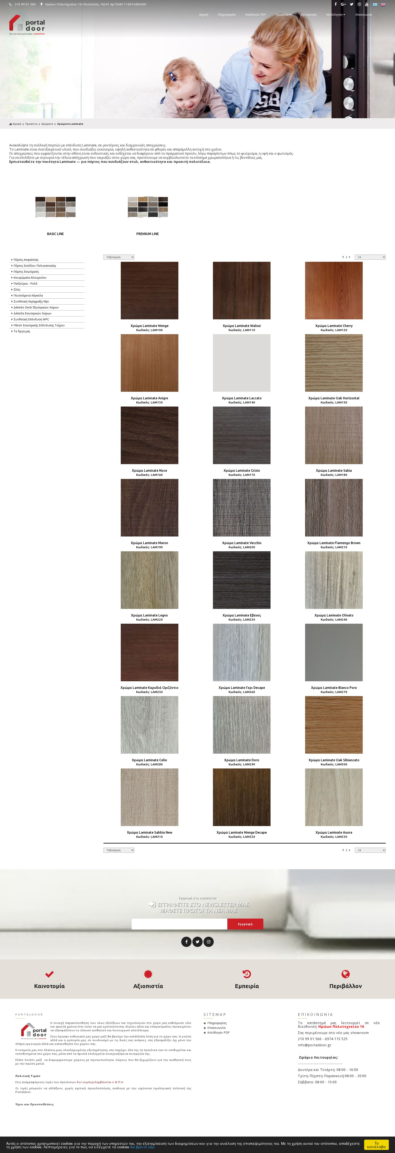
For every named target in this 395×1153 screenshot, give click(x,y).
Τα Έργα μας (22, 331)
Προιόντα (282, 14)
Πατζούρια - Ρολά (25, 283)
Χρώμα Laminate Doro (241, 760)
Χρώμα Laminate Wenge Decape (242, 832)
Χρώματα (47, 123)
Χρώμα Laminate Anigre (149, 398)
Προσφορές (309, 14)
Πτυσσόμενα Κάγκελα (28, 295)
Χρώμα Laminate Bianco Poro (334, 687)
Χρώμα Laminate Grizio (242, 470)
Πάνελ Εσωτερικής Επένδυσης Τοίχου (39, 325)
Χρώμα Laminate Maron (149, 543)
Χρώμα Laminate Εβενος (242, 615)
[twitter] (352, 4)
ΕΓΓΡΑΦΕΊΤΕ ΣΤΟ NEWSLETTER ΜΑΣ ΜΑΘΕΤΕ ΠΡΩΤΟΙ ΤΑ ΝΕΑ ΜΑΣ (203, 906)
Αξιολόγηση (334, 14)
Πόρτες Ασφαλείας (26, 260)
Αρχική (203, 14)
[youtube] (367, 4)
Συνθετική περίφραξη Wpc (31, 301)
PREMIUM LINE (147, 234)
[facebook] (336, 4)
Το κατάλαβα (376, 1144)
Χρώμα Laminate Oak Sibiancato (334, 760)
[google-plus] (344, 4)
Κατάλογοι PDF (255, 14)
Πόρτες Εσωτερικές (26, 271)
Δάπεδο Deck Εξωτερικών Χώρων (36, 307)
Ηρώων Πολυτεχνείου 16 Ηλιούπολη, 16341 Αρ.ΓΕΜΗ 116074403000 (95, 4)
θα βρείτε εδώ (142, 1146)
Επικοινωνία (363, 14)
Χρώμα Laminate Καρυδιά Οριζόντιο (149, 687)
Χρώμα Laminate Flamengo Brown (333, 543)
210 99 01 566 (25, 4)
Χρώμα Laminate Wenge (149, 326)
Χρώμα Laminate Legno (149, 615)
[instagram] (360, 4)
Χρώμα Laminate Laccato (242, 398)
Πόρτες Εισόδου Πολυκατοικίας (35, 266)
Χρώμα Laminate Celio (149, 760)
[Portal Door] (27, 34)
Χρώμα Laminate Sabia (334, 470)
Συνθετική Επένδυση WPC (31, 319)
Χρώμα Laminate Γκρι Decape (242, 687)
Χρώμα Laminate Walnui (242, 326)
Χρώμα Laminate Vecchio (241, 543)
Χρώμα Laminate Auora (334, 832)
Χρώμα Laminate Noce (149, 470)
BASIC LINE (55, 234)
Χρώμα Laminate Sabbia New (149, 832)
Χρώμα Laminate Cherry (334, 326)
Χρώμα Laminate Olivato (334, 615)
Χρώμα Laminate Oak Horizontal (333, 398)
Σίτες (17, 289)
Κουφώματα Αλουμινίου (30, 277)
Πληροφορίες (227, 14)
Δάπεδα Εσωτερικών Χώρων (32, 313)
